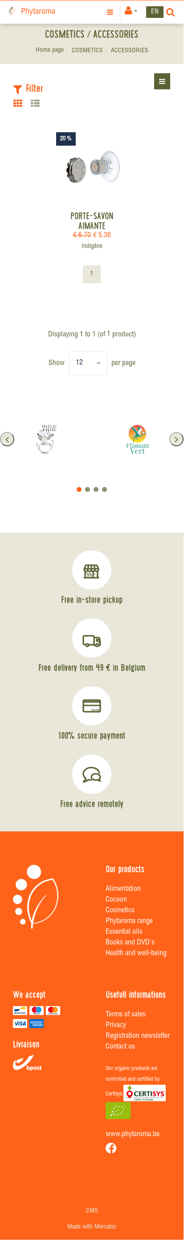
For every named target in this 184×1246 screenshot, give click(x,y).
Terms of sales (126, 1015)
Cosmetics (120, 911)
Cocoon (116, 900)
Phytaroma (38, 12)
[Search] (170, 12)
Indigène (92, 246)
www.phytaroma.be (132, 1134)
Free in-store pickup (92, 599)
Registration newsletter (138, 1036)
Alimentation (123, 889)
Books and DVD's (130, 943)
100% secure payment (91, 735)
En (155, 11)
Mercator (105, 1227)
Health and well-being (136, 953)
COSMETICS (87, 51)
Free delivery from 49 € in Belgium (91, 667)
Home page (50, 50)
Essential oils (124, 932)
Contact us (120, 1047)
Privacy (116, 1025)
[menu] (111, 12)
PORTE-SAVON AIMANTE (91, 221)
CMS (92, 1211)
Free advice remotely (91, 804)
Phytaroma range (129, 921)
